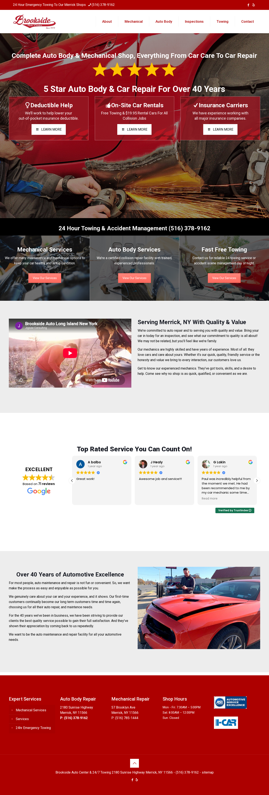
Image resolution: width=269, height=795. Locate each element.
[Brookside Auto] (35, 21)
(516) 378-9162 (103, 5)
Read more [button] (147, 499)
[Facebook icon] (248, 5)
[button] (257, 480)
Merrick (69, 5)
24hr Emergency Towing (33, 728)
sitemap (208, 772)
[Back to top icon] (134, 763)
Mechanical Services (31, 710)
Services (22, 719)
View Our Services (45, 278)
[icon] (253, 5)
